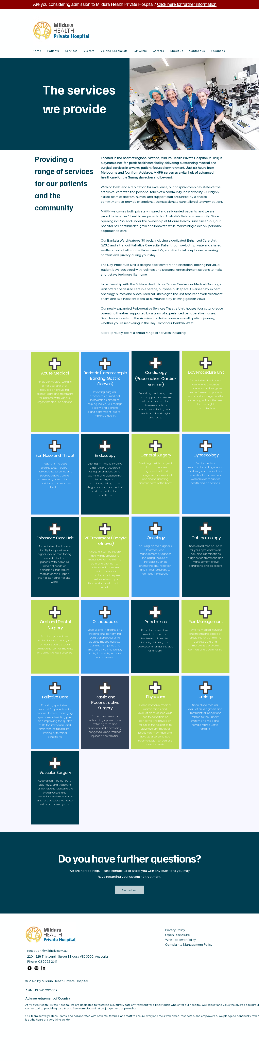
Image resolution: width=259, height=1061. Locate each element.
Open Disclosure (177, 935)
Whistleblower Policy (180, 940)
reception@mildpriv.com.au (47, 951)
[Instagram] (36, 968)
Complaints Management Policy (188, 944)
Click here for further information (187, 4)
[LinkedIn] (43, 968)
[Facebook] (29, 968)
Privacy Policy (175, 930)
